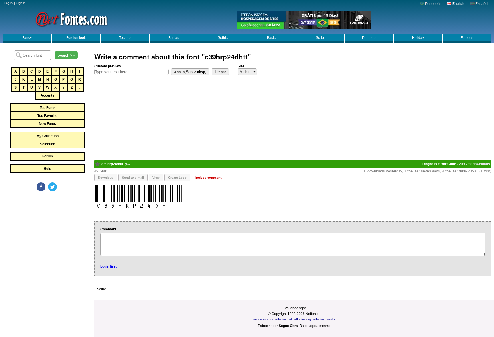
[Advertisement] (47, 235)
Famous (467, 38)
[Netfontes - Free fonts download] (71, 18)
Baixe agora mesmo (315, 326)
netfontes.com (263, 319)
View (156, 177)
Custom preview (107, 66)
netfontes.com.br (323, 319)
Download (105, 177)
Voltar (101, 289)
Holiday (418, 38)
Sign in (20, 3)
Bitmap (173, 38)
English (457, 4)
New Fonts (47, 124)
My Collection (48, 136)
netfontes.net (283, 319)
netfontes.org (302, 319)
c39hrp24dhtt (112, 164)
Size (241, 66)
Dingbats (369, 38)
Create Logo (177, 177)
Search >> (66, 55)
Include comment (208, 177)
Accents (47, 95)
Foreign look (76, 38)
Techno (125, 38)
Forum (47, 156)
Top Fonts (47, 108)
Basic (271, 38)
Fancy (27, 38)
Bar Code (448, 164)
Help (47, 169)
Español (481, 4)
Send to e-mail (133, 177)
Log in (8, 3)
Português (432, 4)
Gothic (223, 38)
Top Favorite (47, 116)
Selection (47, 144)
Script (320, 38)
